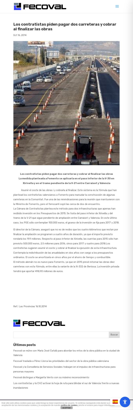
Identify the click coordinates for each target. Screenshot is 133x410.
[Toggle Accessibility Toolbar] (125, 402)
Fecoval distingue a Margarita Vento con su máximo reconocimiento (51, 377)
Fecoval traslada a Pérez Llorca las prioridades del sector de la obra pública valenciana (61, 361)
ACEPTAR (66, 408)
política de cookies (69, 405)
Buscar (114, 334)
